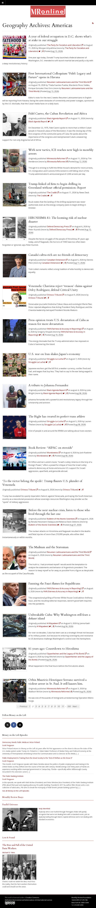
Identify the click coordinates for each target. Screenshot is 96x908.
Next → (75, 706)
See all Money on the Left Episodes (15, 791)
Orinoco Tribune (35, 298)
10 (58, 706)
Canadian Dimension (51, 263)
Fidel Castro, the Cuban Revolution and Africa (57, 114)
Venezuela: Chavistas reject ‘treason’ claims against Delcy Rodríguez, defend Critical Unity (60, 288)
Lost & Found (8, 837)
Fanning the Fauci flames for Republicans (54, 583)
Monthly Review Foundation (81, 897)
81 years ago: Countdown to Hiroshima (53, 649)
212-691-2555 (78, 905)
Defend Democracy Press (60, 229)
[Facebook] (14, 725)
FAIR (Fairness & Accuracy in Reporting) (60, 591)
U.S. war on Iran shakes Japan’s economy (54, 354)
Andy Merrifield (44, 808)
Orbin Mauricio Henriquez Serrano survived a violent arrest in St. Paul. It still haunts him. (57, 682)
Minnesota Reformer (56, 161)
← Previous (22, 706)
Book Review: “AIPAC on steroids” (50, 448)
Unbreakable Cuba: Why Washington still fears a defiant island (59, 616)
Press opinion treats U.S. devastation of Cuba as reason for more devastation (58, 322)
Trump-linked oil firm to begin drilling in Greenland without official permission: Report (57, 186)
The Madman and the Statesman (48, 547)
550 (69, 706)
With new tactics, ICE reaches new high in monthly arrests (60, 152)
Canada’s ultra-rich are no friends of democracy (58, 255)
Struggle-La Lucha (36, 362)
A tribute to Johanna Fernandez (48, 385)
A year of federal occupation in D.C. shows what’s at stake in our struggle (59, 38)
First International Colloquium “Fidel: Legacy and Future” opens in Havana (59, 75)
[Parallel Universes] (19, 819)
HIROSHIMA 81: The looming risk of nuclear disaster (57, 220)
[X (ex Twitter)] (7, 725)
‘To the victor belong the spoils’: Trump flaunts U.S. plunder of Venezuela (42, 483)
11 (63, 706)
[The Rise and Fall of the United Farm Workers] (19, 867)
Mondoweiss (42, 455)
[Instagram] (20, 725)
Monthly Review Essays (12, 797)
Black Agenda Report (37, 121)
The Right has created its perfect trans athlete (56, 416)
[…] (77, 754)
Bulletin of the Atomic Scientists (42, 525)
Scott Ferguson (8, 745)
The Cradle (41, 195)
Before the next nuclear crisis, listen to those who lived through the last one (59, 512)
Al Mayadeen (42, 626)
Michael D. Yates (8, 852)
